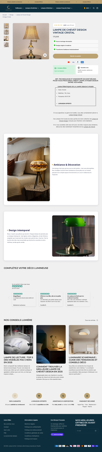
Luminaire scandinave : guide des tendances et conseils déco (83, 360)
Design (12, 15)
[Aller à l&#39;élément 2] (6, 32)
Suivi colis (7, 430)
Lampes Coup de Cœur (63, 8)
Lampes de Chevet (89, 127)
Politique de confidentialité (33, 427)
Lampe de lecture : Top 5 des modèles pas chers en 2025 (18, 360)
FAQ (5, 433)
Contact (6, 427)
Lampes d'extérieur (31, 8)
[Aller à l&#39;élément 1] (6, 26)
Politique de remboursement (33, 430)
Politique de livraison (31, 439)
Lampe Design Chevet (75, 115)
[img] (52, 286)
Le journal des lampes (10, 436)
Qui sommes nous (9, 424)
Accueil (5, 15)
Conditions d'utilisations (32, 436)
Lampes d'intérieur (47, 8)
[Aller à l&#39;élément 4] (6, 45)
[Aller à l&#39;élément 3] (6, 38)
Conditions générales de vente (34, 433)
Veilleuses (18, 8)
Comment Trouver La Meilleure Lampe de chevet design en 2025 (49, 369)
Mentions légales (30, 424)
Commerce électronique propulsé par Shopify (29, 446)
